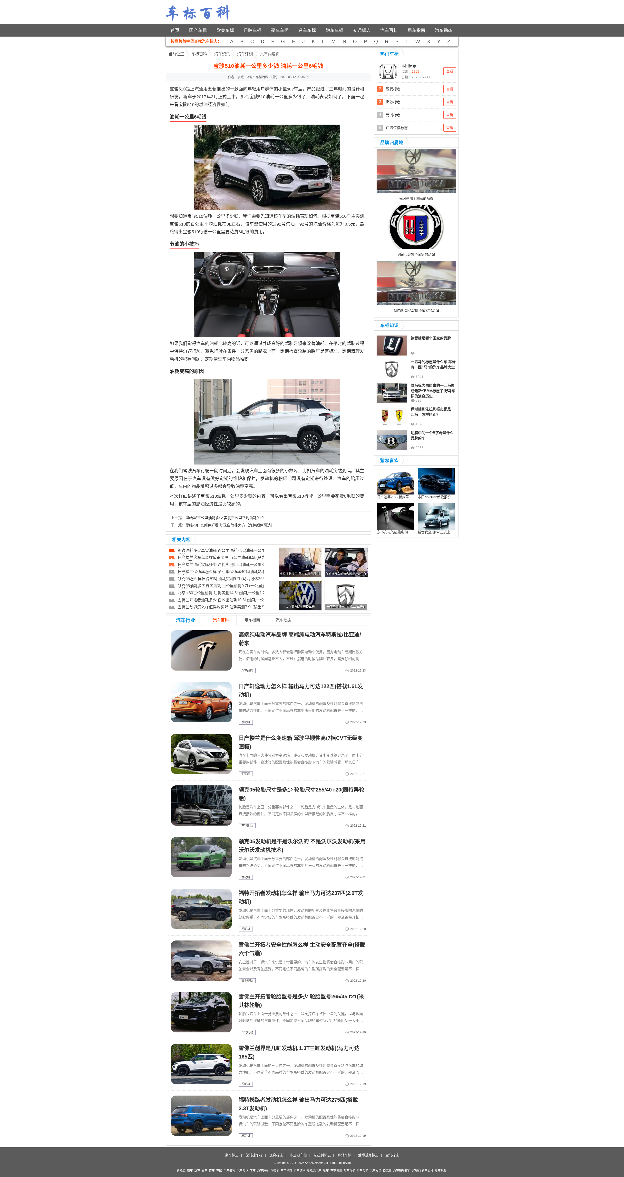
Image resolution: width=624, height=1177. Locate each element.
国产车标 (198, 30)
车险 (219, 1170)
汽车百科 (389, 30)
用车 (190, 1170)
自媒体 (387, 1170)
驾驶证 (274, 1170)
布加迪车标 (298, 1155)
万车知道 (362, 1170)
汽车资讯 (222, 54)
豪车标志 (232, 1155)
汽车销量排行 (402, 1170)
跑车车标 (334, 30)
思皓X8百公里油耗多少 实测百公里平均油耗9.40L (225, 518)
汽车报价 (375, 1170)
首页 (175, 30)
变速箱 (245, 774)
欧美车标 (225, 30)
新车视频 (441, 1170)
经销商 (416, 1170)
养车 (204, 1170)
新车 (326, 1170)
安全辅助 (247, 980)
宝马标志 (392, 1155)
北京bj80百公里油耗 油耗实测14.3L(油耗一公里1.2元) (224, 593)
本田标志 (408, 66)
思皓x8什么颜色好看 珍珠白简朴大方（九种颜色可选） (229, 525)
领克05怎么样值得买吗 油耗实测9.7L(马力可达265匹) (224, 579)
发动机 (245, 722)
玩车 (197, 1170)
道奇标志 (276, 1155)
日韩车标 (252, 30)
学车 (253, 1170)
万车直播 (349, 1170)
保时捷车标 (254, 1155)
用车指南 (416, 30)
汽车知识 (242, 1170)
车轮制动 (247, 825)
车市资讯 (336, 1170)
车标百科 (199, 54)
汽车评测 (245, 54)
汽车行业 (185, 620)
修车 (212, 1170)
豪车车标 (280, 30)
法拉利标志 (322, 1155)
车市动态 (286, 1170)
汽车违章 (263, 1170)
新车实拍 (427, 1170)
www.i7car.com (314, 1163)
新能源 (181, 1170)
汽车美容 (229, 1170)
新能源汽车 (314, 1170)
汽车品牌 (247, 670)
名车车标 (307, 30)
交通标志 (361, 30)
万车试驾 (299, 1170)
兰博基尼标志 (368, 1155)
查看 (449, 71)
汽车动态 (443, 30)
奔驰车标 (344, 1155)
